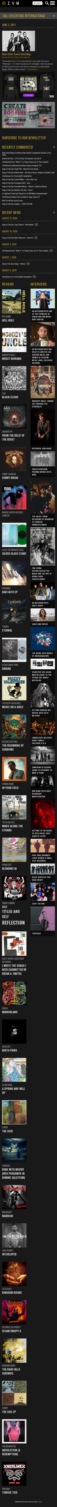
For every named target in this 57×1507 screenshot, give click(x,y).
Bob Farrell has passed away (12, 200)
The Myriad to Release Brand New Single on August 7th (21, 165)
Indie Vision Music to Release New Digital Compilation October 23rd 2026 (26, 153)
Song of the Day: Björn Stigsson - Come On (17, 237)
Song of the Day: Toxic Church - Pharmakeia (17, 224)
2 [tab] (7, 126)
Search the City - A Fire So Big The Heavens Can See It (21, 158)
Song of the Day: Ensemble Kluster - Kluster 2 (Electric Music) (24, 186)
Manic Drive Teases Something (16, 54)
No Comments (25, 57)
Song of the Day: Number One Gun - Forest (17, 189)
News (17, 57)
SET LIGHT (37, 3)
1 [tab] (4, 126)
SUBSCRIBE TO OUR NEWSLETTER (24, 137)
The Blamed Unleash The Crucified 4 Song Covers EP (21, 196)
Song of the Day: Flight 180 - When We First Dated (20, 168)
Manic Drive (16, 61)
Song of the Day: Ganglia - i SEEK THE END (17, 203)
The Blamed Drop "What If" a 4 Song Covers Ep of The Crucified (25, 161)
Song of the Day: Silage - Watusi (13, 263)
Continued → (33, 69)
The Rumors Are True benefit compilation (17, 175)
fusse (40, 1502)
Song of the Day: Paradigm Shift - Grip (16, 182)
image (33, 61)
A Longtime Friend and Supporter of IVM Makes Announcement (24, 193)
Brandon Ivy (8, 57)
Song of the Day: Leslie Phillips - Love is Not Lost (19, 179)
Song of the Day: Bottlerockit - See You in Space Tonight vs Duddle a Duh (28, 172)
